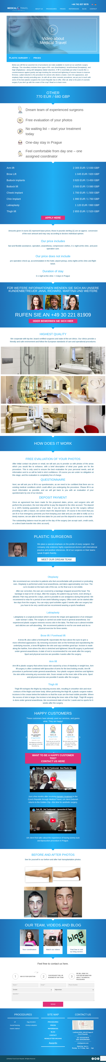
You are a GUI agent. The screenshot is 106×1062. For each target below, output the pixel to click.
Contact (93, 9)
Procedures (51, 9)
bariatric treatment (64, 796)
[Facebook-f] (93, 1059)
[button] (26, 737)
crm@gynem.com (82, 1043)
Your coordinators (29, 949)
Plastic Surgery (18, 58)
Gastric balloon (15, 1028)
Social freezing (15, 1025)
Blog (84, 9)
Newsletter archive (53, 1038)
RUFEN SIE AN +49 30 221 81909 (53, 315)
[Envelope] (95, 1059)
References (74, 9)
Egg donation (31, 1022)
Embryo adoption (31, 1025)
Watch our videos (53, 949)
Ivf (15, 1022)
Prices (63, 9)
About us (39, 9)
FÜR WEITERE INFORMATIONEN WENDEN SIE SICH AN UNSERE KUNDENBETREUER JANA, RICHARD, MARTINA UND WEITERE (53, 289)
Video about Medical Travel (53, 40)
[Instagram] (98, 1059)
